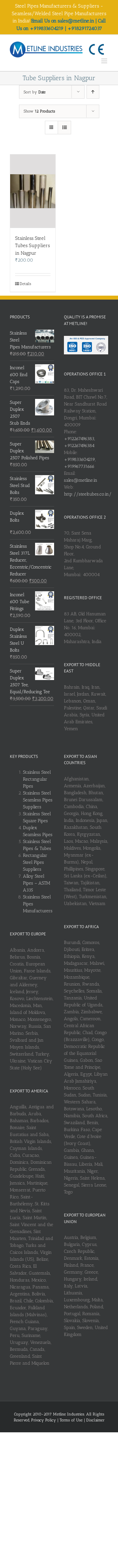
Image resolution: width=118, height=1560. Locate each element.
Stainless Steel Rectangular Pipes (37, 779)
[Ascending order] (93, 92)
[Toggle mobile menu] (104, 60)
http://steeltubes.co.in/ (87, 494)
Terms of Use (72, 1420)
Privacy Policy (44, 1420)
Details (25, 283)
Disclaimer (95, 1420)
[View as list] (64, 127)
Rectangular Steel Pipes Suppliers (35, 862)
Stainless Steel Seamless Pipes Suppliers (37, 800)
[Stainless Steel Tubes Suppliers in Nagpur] (32, 191)
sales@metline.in (80, 480)
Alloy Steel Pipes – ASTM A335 (36, 883)
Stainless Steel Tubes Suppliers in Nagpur (32, 245)
